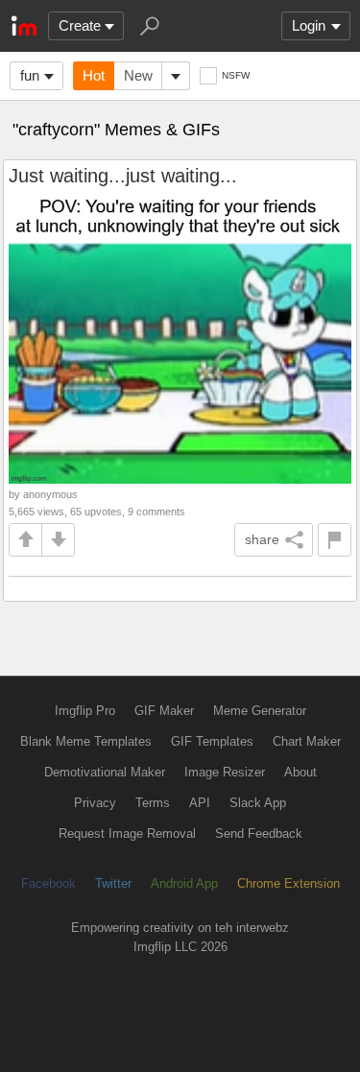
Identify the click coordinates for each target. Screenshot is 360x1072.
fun (29, 75)
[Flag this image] (334, 540)
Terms (152, 803)
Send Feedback (258, 833)
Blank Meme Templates (86, 741)
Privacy (95, 803)
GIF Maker (164, 710)
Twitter (113, 883)
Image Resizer (224, 772)
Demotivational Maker (104, 772)
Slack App (257, 803)
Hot (94, 75)
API (199, 803)
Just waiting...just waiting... (123, 175)
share (262, 539)
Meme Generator (259, 710)
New (138, 75)
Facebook (48, 883)
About (300, 772)
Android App (184, 883)
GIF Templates (212, 741)
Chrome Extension (288, 883)
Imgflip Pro (85, 710)
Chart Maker (307, 741)
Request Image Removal (127, 833)
